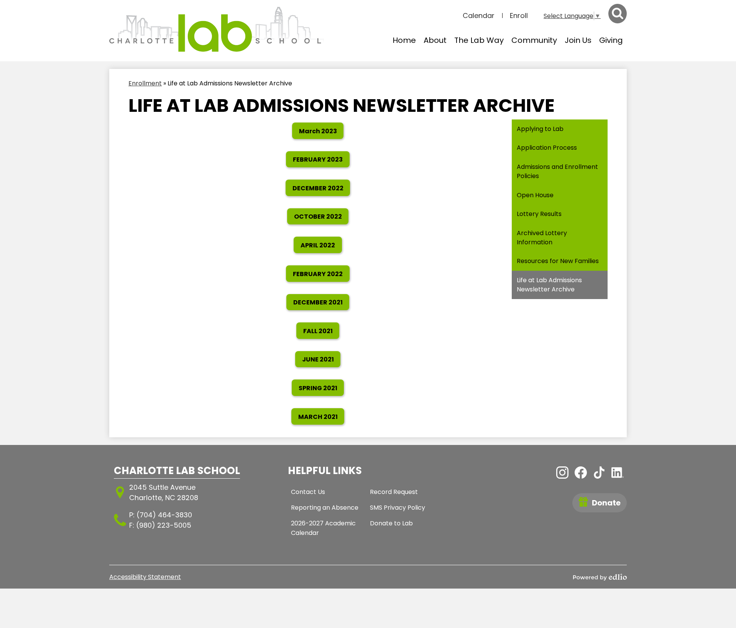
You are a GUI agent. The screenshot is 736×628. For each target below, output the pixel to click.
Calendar (479, 15)
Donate (606, 502)
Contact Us (308, 491)
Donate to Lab (391, 523)
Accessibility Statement (145, 576)
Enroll (519, 15)
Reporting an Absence (324, 507)
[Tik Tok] (599, 472)
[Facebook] (581, 472)
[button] (435, 40)
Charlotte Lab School (177, 471)
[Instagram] (562, 472)
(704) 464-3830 (164, 515)
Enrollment (145, 83)
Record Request (394, 491)
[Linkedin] (617, 472)
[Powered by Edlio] (600, 577)
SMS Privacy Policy (397, 507)
